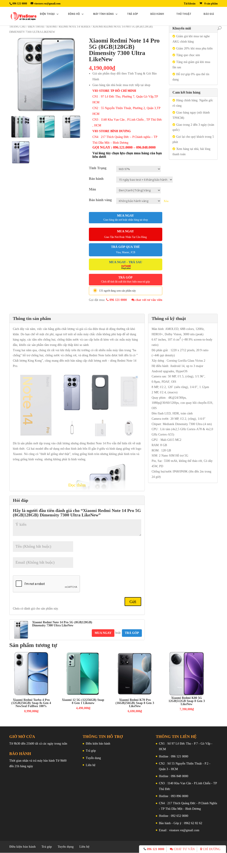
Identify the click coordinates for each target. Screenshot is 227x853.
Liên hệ (90, 765)
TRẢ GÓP (132, 14)
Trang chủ (17, 26)
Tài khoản (190, 3)
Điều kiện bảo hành (98, 743)
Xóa (166, 201)
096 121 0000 (118, 300)
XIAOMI (51, 26)
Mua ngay (125, 217)
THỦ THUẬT (183, 14)
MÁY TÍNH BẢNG (103, 14)
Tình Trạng (97, 168)
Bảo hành (96, 178)
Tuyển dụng (93, 758)
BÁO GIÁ (209, 14)
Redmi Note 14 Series (74, 26)
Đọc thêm (77, 484)
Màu (92, 189)
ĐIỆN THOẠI (47, 14)
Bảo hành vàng (100, 200)
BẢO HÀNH (157, 14)
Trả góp (91, 750)
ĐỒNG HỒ (74, 14)
